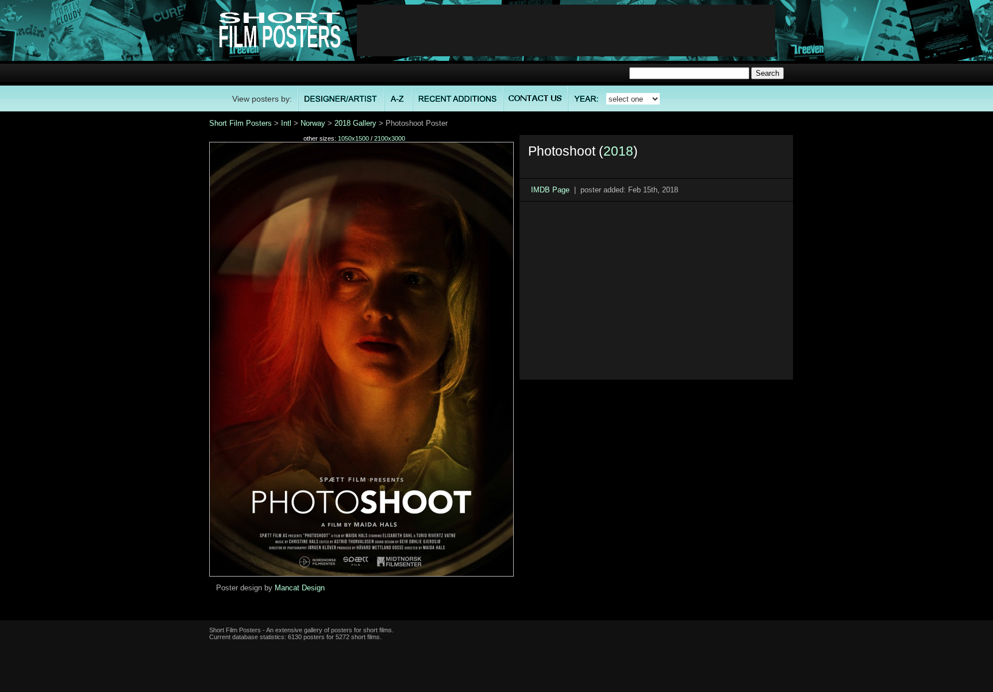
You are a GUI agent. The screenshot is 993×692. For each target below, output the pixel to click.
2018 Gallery (355, 123)
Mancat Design (300, 587)
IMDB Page (550, 189)
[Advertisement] (566, 30)
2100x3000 (389, 138)
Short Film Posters (240, 123)
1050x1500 (353, 138)
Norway (313, 123)
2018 (618, 151)
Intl (286, 123)
